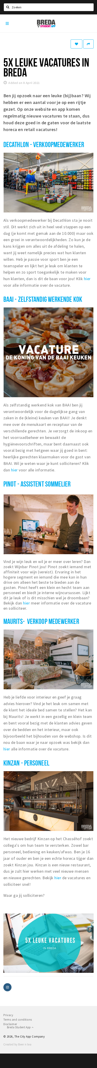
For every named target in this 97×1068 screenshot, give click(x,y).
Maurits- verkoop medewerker (41, 621)
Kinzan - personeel (26, 763)
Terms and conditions (17, 1020)
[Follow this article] (76, 43)
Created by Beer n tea (17, 1044)
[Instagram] (7, 987)
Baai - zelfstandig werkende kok (42, 299)
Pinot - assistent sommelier (37, 484)
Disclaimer (10, 1024)
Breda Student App (19, 1027)
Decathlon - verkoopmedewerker (43, 144)
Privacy (8, 1015)
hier (87, 278)
